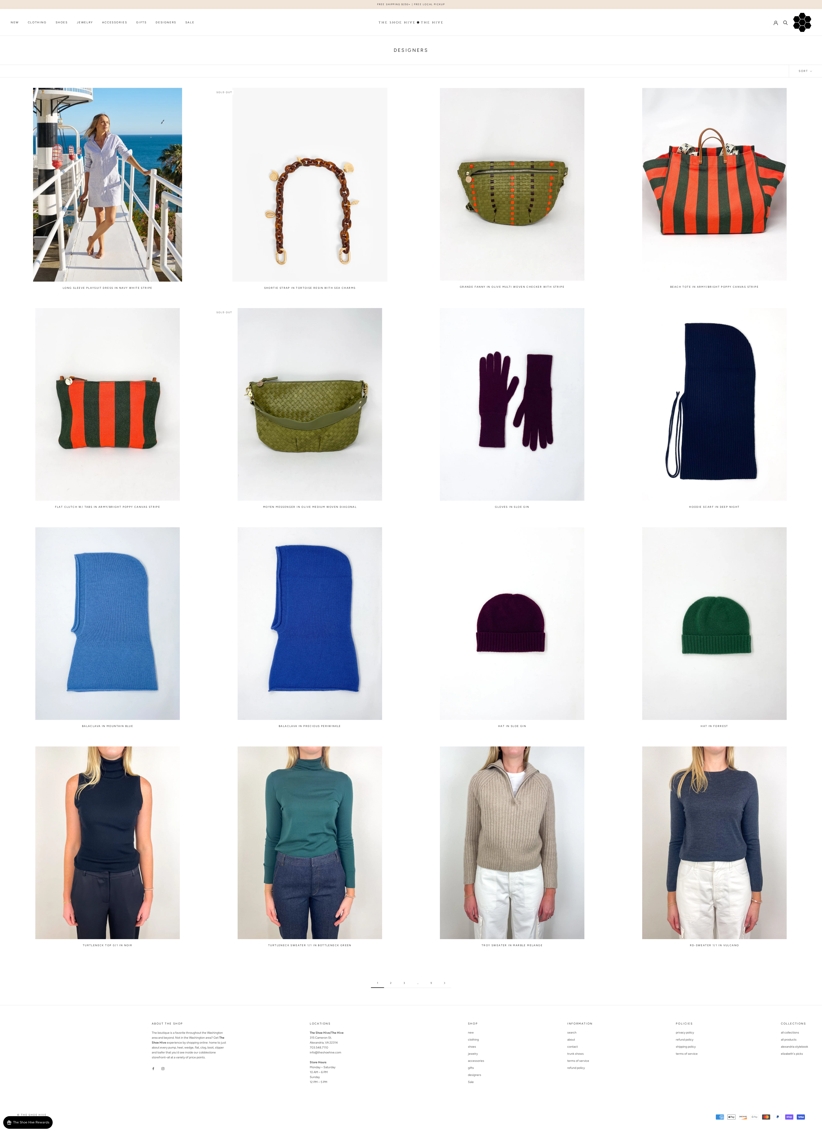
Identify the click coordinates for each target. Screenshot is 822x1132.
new (15, 22)
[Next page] (444, 983)
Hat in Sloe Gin (512, 726)
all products (789, 1039)
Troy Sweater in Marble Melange (512, 945)
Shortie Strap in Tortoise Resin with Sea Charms (310, 287)
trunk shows (575, 1054)
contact (572, 1047)
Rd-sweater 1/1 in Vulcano (714, 945)
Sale (189, 22)
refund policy (576, 1068)
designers (166, 22)
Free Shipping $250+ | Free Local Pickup (411, 4)
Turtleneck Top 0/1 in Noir (107, 945)
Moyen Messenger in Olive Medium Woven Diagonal (310, 506)
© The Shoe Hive (31, 1114)
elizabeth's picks (792, 1054)
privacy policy (685, 1032)
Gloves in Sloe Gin (512, 506)
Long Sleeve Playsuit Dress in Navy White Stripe (107, 287)
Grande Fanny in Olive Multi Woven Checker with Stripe (512, 286)
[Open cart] (802, 22)
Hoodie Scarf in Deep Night (714, 506)
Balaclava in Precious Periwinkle (310, 726)
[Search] (785, 22)
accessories (114, 22)
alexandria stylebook (794, 1047)
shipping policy (686, 1047)
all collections (790, 1032)
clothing (37, 22)
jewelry (85, 22)
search (571, 1032)
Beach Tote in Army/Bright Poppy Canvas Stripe (714, 286)
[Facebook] (153, 1068)
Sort (804, 71)
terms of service (578, 1061)
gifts (141, 22)
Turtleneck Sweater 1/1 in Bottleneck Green (309, 945)
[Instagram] (162, 1068)
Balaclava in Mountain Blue (107, 726)
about (571, 1039)
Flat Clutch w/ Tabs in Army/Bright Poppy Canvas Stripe (107, 506)
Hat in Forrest (714, 726)
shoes (62, 22)
